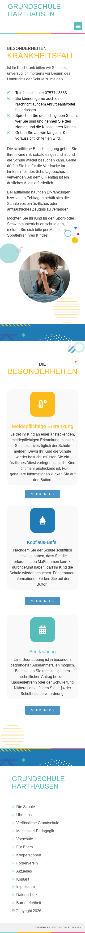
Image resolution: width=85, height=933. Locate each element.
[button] (78, 26)
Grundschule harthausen (34, 10)
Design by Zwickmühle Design (58, 927)
